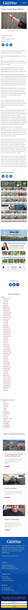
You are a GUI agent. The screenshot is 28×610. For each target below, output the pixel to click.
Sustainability (7, 422)
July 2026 (6, 300)
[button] (3, 44)
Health (5, 410)
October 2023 (7, 351)
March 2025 (6, 327)
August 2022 (6, 370)
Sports (5, 420)
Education (6, 406)
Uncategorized (7, 425)
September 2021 (7, 385)
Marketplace (6, 411)
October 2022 (7, 368)
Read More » (7, 466)
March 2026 (6, 307)
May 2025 (6, 324)
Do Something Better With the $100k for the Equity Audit (14, 455)
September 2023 (7, 353)
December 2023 (7, 349)
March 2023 (6, 361)
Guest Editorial (6, 39)
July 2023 (6, 356)
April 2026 (6, 305)
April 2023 (6, 360)
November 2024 (7, 332)
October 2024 (7, 334)
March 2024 (6, 344)
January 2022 (7, 378)
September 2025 (7, 317)
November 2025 (7, 314)
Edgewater (6, 404)
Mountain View (7, 413)
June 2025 (6, 322)
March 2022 (6, 375)
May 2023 (6, 358)
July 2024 (6, 337)
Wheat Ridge (6, 427)
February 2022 (7, 377)
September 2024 (7, 336)
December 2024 (7, 331)
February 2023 (7, 363)
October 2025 (7, 315)
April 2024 (6, 343)
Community (6, 403)
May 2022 (12, 39)
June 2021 (6, 390)
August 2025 (6, 319)
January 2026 (7, 310)
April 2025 (6, 325)
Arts (4, 401)
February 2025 (7, 329)
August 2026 (6, 298)
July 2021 (6, 389)
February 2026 (7, 308)
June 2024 (6, 339)
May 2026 (6, 303)
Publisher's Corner (8, 418)
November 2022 (7, 366)
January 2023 (7, 365)
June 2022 (6, 371)
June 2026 (6, 302)
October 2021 (7, 383)
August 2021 (6, 387)
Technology (6, 423)
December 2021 (7, 380)
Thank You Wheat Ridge (12, 519)
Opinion (4, 37)
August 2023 (6, 354)
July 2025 (6, 320)
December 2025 (7, 312)
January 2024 (7, 348)
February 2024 (7, 346)
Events (5, 408)
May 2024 (6, 341)
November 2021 (7, 382)
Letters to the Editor (11, 488)
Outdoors (6, 416)
